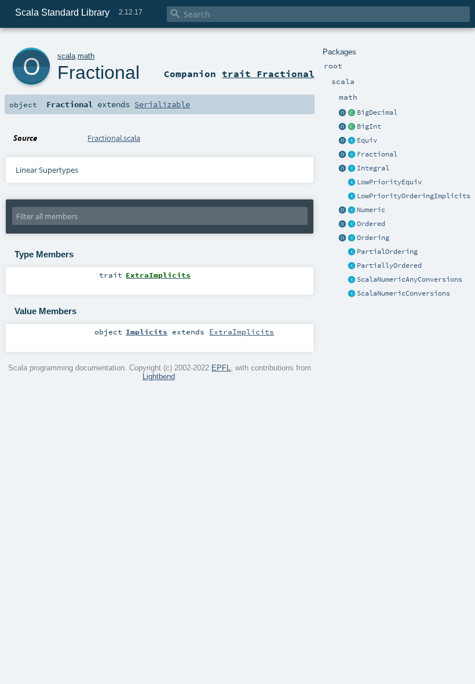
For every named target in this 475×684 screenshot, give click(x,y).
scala (66, 56)
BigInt (369, 126)
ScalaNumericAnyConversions (409, 279)
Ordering (373, 238)
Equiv (367, 140)
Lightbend (158, 376)
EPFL (221, 367)
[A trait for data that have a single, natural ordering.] (351, 224)
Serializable (162, 104)
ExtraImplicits (241, 331)
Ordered (371, 224)
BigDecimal (377, 112)
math (86, 56)
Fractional (377, 154)
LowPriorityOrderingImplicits (413, 196)
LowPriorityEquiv (389, 182)
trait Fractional (268, 73)
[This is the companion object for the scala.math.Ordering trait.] (342, 238)
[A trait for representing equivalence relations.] (351, 140)
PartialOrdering (387, 252)
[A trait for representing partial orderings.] (351, 252)
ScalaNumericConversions (403, 293)
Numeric (371, 210)
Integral (373, 168)
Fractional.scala (113, 138)
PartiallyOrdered (389, 265)
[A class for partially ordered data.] (351, 266)
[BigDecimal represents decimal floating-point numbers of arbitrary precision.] (351, 113)
